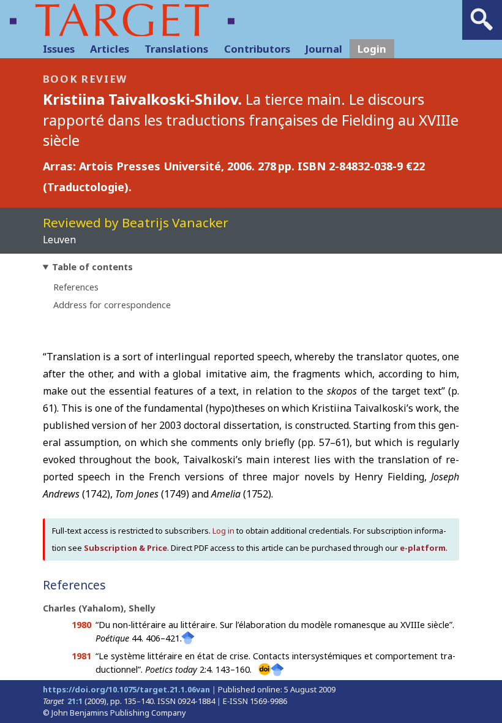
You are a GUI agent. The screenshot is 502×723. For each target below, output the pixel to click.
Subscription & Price (125, 547)
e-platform (423, 547)
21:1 (75, 700)
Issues (59, 49)
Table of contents (92, 267)
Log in (223, 530)
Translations (176, 49)
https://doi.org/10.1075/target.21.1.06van (126, 689)
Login (372, 49)
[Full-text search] (481, 30)
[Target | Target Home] (122, 20)
